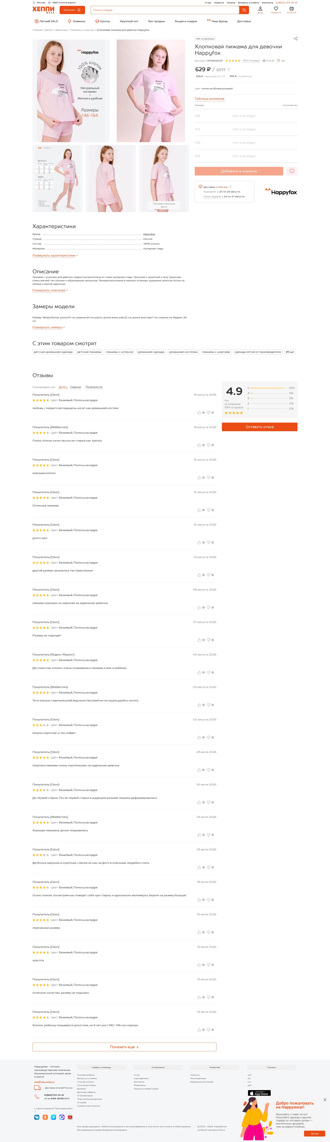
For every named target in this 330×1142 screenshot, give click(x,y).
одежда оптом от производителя (258, 352)
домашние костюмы (183, 352)
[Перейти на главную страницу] (43, 10)
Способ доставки (86, 1085)
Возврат (81, 1089)
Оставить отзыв (260, 427)
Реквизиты (139, 1085)
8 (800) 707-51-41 (287, 2)
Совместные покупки (88, 1106)
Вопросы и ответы (248, 2)
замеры (47, 327)
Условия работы (86, 1075)
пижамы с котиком (119, 352)
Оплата (231, 2)
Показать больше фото (164, 205)
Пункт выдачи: (212, 196)
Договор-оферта (86, 1092)
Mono (222, 1130)
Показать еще (122, 1047)
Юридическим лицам (201, 1082)
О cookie (81, 1102)
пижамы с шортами (216, 352)
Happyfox (149, 234)
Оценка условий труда (146, 1089)
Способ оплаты (85, 1082)
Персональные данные (89, 1099)
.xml (249, 1075)
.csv (249, 1082)
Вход (260, 13)
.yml (249, 1085)
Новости (219, 2)
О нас (208, 2)
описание (48, 290)
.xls (248, 1078)
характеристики (53, 255)
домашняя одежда (151, 352)
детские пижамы (89, 352)
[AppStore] (259, 1093)
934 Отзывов (251, 60)
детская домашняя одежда (53, 352)
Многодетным (198, 1078)
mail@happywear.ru (44, 1082)
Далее (314, 1133)
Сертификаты (141, 1078)
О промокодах (85, 1095)
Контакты (267, 2)
